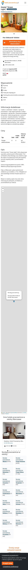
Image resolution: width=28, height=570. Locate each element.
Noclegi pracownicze (6, 459)
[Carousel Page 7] (18, 450)
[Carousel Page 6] (16, 450)
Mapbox (7, 413)
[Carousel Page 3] (11, 450)
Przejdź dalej (7, 563)
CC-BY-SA (24, 412)
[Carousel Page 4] (13, 450)
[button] (14, 301)
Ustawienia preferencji (10, 567)
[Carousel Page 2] (9, 450)
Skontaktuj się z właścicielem (15, 43)
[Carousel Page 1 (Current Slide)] (7, 450)
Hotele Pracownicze (6, 11)
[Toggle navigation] (25, 3)
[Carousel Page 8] (20, 450)
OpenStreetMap (14, 412)
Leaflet (3, 412)
